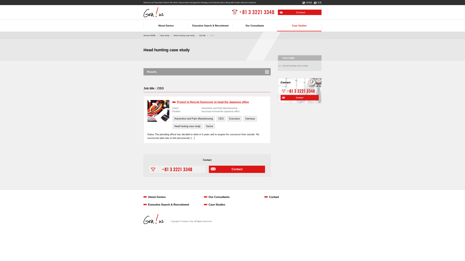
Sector (209, 126)
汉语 (320, 2)
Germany (250, 118)
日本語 (309, 2)
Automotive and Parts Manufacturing (193, 118)
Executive (234, 118)
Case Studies (217, 204)
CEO (221, 118)
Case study (164, 35)
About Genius (157, 196)
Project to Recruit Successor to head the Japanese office (213, 101)
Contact (300, 12)
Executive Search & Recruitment (168, 204)
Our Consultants (219, 196)
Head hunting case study (184, 35)
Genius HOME (149, 35)
